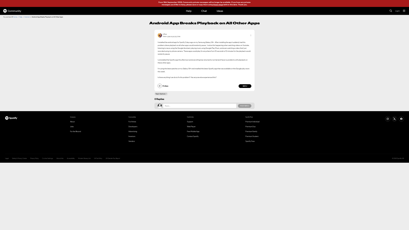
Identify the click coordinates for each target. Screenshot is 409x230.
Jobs (72, 126)
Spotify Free (250, 141)
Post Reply (244, 106)
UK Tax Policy (98, 158)
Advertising (132, 131)
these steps (218, 4)
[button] (250, 35)
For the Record (75, 131)
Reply (245, 86)
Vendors (131, 141)
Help (189, 11)
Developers (132, 126)
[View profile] (160, 35)
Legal (7, 158)
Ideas (220, 11)
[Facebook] (401, 118)
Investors (131, 136)
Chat (204, 11)
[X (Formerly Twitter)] (394, 118)
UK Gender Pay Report (113, 158)
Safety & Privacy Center (19, 158)
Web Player (191, 126)
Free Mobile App (193, 131)
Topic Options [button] (160, 94)
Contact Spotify (193, 136)
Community (14, 11)
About (72, 121)
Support (190, 121)
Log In (397, 11)
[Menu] (404, 10)
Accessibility (71, 158)
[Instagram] (387, 118)
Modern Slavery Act (84, 158)
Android (27, 17)
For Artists (132, 121)
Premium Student (252, 136)
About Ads (59, 158)
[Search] (391, 10)
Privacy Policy (34, 158)
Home (15, 17)
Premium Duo (250, 126)
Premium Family (251, 131)
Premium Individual (252, 121)
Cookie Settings (47, 158)
